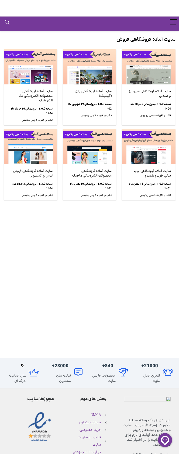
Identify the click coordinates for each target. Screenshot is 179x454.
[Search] (7, 23)
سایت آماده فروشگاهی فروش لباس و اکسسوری (33, 173)
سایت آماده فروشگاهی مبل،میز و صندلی (150, 93)
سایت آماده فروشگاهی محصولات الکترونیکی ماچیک (92, 173)
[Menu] (173, 23)
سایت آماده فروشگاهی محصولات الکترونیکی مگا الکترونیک (36, 96)
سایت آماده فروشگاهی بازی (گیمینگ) (93, 93)
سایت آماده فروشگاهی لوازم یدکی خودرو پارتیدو (152, 173)
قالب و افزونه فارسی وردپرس (155, 115)
